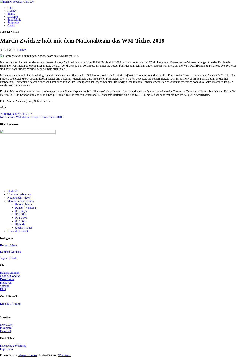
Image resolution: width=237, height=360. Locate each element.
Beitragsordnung (9, 272)
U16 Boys (21, 211)
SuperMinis (14, 19)
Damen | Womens (10, 251)
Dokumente (7, 279)
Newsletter (6, 324)
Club (10, 7)
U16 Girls (20, 214)
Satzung (4, 285)
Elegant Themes (27, 355)
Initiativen (6, 282)
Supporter (13, 22)
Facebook (5, 331)
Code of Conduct (10, 275)
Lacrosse (12, 16)
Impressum (6, 349)
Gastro (11, 25)
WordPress (64, 355)
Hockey (12, 10)
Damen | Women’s (25, 207)
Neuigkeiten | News (19, 197)
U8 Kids (20, 224)
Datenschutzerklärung (13, 345)
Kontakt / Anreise (10, 303)
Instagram (5, 327)
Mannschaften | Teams (20, 201)
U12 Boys (21, 217)
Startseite (12, 191)
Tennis (11, 13)
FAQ (3, 289)
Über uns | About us (19, 194)
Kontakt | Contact (17, 231)
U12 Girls (20, 221)
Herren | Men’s (23, 204)
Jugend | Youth (23, 227)
